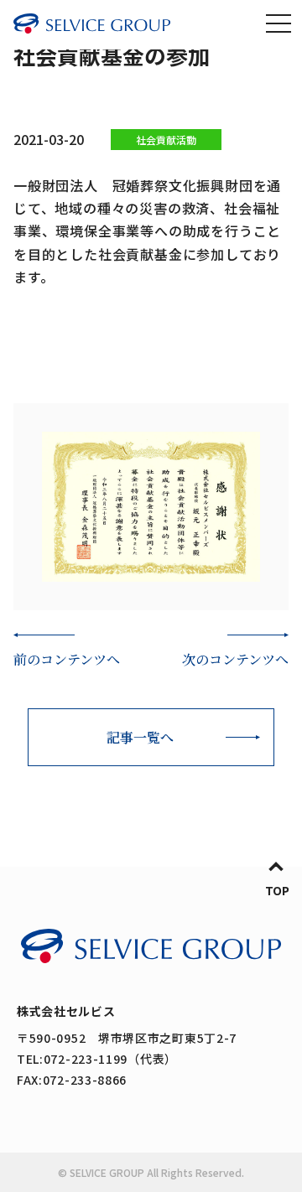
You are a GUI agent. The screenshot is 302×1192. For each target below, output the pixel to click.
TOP (277, 890)
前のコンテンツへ (66, 659)
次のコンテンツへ (235, 659)
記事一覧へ (140, 737)
